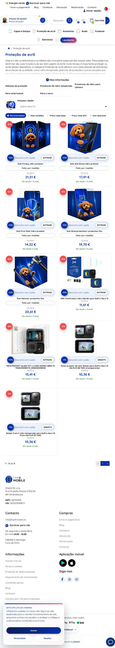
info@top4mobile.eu (15, 519)
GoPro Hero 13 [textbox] (27, 106)
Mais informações (59, 79)
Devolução (61, 7)
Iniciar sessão (93, 10)
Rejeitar (48, 638)
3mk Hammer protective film (30, 298)
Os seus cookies (13, 566)
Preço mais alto (79, 115)
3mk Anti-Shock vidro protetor (84, 164)
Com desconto (99, 115)
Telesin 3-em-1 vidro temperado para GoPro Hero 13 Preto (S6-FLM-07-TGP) (30, 434)
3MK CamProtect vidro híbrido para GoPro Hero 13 (84, 298)
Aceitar (33, 630)
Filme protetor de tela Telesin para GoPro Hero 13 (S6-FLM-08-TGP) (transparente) (84, 367)
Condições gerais (14, 582)
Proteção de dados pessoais (20, 571)
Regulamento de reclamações (21, 577)
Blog (36, 7)
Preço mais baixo (58, 115)
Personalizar (20, 638)
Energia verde (17, 3)
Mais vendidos (37, 115)
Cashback (48, 7)
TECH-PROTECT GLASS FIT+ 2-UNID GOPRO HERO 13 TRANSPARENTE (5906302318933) (30, 367)
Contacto (92, 7)
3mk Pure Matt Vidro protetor (30, 231)
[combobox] (63, 106)
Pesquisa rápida (25, 100)
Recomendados (17, 115)
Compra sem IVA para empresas (22, 598)
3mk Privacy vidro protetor (30, 164)
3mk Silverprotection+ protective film (84, 231)
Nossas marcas (13, 560)
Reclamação (77, 7)
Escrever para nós (40, 3)
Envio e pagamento (20, 7)
